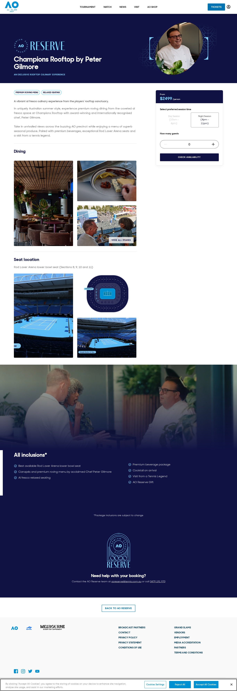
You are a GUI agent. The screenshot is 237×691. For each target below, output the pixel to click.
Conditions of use (130, 647)
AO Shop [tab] (152, 6)
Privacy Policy (127, 637)
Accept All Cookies (206, 684)
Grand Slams (182, 627)
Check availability (189, 157)
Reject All (180, 684)
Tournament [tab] (87, 6)
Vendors (179, 632)
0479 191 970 (157, 581)
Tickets (216, 6)
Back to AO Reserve (118, 608)
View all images (121, 240)
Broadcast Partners (131, 627)
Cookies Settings (155, 684)
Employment (182, 637)
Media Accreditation (187, 642)
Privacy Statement (130, 642)
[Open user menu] (228, 7)
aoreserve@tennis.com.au (126, 581)
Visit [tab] (136, 6)
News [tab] (123, 6)
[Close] (231, 684)
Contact (124, 632)
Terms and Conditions (188, 652)
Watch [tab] (107, 6)
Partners (180, 647)
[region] (118, 685)
